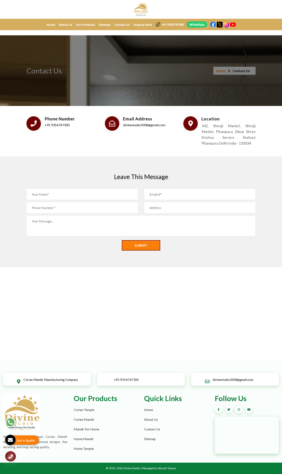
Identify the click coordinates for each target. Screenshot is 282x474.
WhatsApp (197, 24)
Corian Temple (84, 410)
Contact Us (122, 25)
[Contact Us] (10, 458)
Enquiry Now (143, 25)
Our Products (85, 25)
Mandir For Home (86, 429)
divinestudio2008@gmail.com (144, 125)
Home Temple (84, 448)
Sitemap (104, 25)
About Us (65, 25)
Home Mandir (84, 439)
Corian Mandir (84, 419)
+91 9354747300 (172, 24)
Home (50, 25)
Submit (141, 245)
